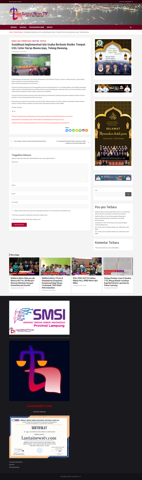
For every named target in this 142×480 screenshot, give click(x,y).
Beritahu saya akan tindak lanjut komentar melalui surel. (30, 215)
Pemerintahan (26, 41)
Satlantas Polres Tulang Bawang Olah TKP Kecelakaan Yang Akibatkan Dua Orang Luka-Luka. (38, 119)
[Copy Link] (76, 130)
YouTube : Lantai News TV (126, 1)
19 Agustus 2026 (108, 288)
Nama (14, 185)
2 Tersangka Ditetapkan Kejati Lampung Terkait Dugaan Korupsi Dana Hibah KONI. (71, 142)
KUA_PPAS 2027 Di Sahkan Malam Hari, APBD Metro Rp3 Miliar (85, 280)
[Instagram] (83, 130)
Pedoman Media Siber (36, 27)
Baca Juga (15, 254)
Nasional (23, 27)
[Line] (80, 130)
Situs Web (15, 202)
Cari (96, 190)
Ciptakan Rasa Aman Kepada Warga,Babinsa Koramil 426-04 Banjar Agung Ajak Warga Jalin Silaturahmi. (41, 123)
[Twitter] (70, 130)
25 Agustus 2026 (15, 288)
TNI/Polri (43, 41)
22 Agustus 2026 (77, 285)
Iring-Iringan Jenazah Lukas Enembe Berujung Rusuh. (30, 141)
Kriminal (113, 271)
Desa (19, 41)
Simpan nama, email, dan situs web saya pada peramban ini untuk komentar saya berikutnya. (42, 211)
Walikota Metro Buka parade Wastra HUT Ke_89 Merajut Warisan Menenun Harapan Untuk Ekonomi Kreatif (23, 281)
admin (25, 51)
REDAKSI (49, 27)
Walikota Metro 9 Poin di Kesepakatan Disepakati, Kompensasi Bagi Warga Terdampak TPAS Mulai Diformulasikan (110, 218)
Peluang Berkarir (14, 467)
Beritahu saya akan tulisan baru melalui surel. (27, 219)
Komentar (15, 162)
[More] (86, 130)
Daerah (14, 41)
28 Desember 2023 (17, 51)
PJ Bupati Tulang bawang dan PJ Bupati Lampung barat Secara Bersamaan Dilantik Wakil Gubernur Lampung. (42, 116)
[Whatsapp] (73, 130)
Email (14, 194)
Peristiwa (35, 41)
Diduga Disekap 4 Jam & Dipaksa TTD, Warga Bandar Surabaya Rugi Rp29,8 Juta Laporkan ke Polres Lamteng (117, 281)
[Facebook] (66, 130)
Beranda (14, 27)
